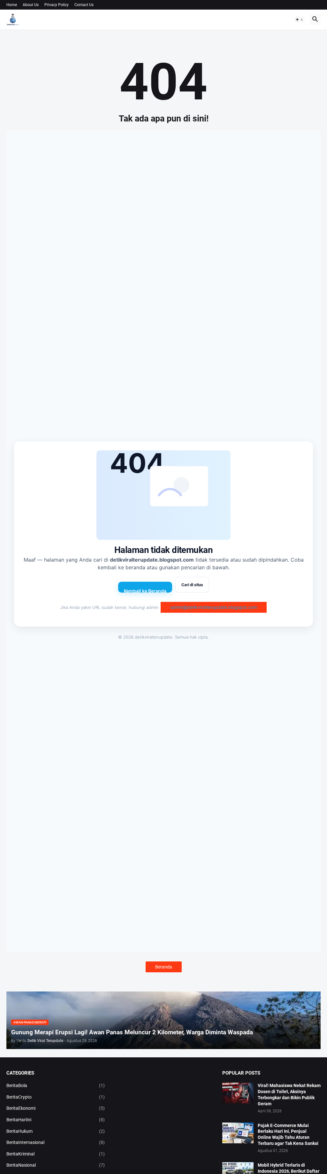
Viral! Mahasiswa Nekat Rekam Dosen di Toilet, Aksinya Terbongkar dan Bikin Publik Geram (289, 1094)
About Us (31, 5)
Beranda (163, 966)
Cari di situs (192, 584)
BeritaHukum (55, 1131)
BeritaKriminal (55, 1153)
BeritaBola (55, 1085)
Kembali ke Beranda (145, 590)
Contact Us (84, 5)
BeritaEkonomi (55, 1108)
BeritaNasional (55, 1165)
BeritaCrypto (55, 1097)
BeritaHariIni (55, 1119)
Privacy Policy (56, 5)
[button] (299, 19)
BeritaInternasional (55, 1142)
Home (11, 5)
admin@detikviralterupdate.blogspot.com (213, 607)
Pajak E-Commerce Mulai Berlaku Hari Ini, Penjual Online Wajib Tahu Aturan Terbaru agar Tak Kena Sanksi (288, 1134)
